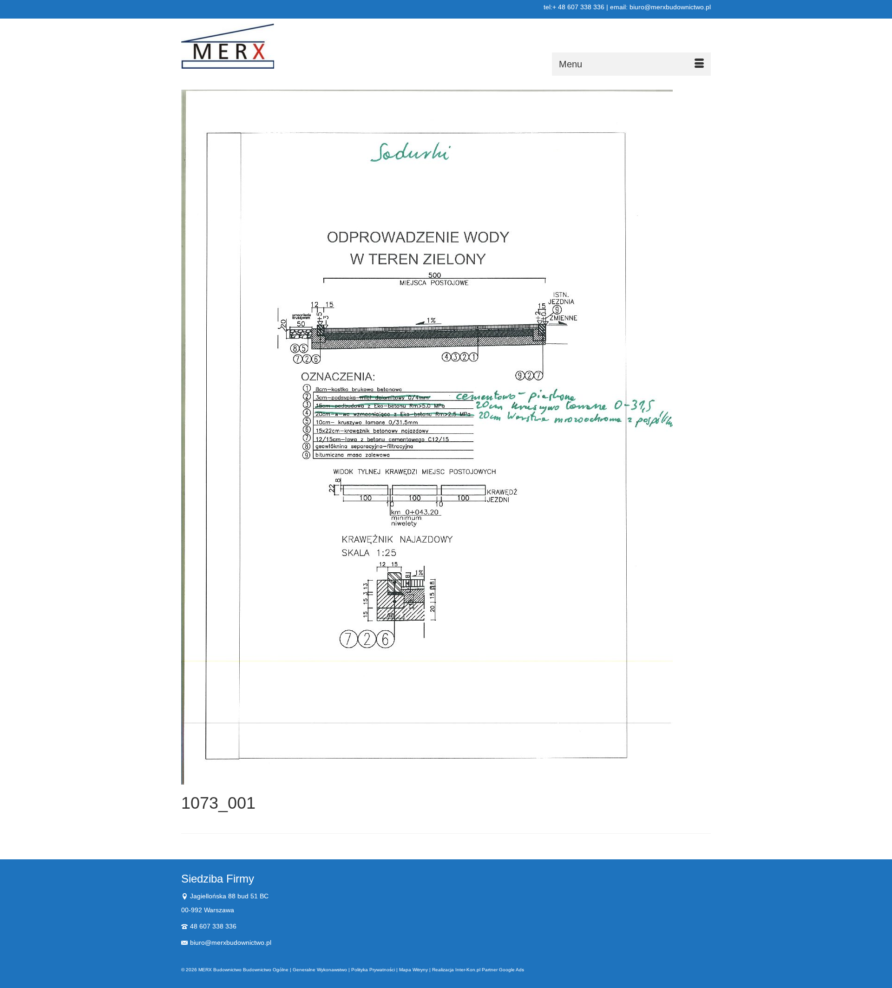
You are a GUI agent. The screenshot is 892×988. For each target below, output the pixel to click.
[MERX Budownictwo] (264, 46)
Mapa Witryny (413, 969)
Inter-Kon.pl (467, 969)
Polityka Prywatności (373, 969)
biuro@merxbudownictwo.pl (230, 942)
